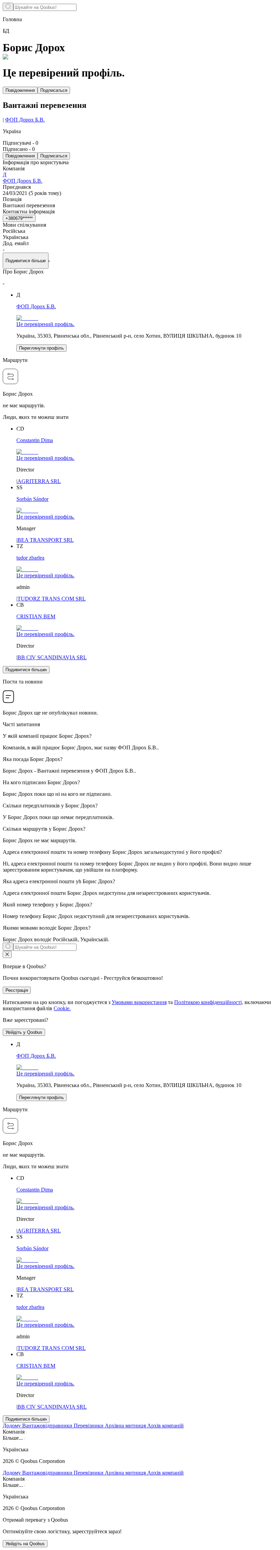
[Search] (8, 7)
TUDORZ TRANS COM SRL (51, 599)
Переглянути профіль (41, 348)
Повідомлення (20, 90)
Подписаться (53, 90)
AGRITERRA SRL (39, 481)
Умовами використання (139, 1002)
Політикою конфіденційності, (208, 1002)
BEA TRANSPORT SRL (45, 540)
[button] (140, 1450)
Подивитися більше (25, 669)
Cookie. (62, 1008)
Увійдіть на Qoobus (25, 1543)
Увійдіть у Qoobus (23, 1032)
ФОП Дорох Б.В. (25, 120)
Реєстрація (16, 990)
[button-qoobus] (7, 954)
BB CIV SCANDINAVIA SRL (52, 657)
